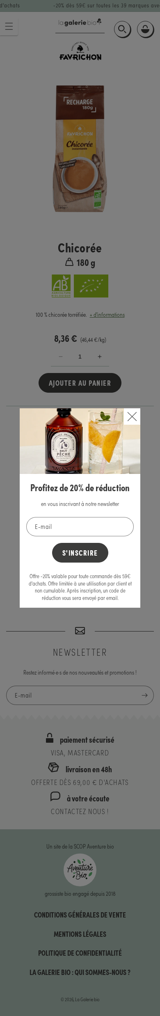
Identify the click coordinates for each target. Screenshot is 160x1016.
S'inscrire (80, 552)
